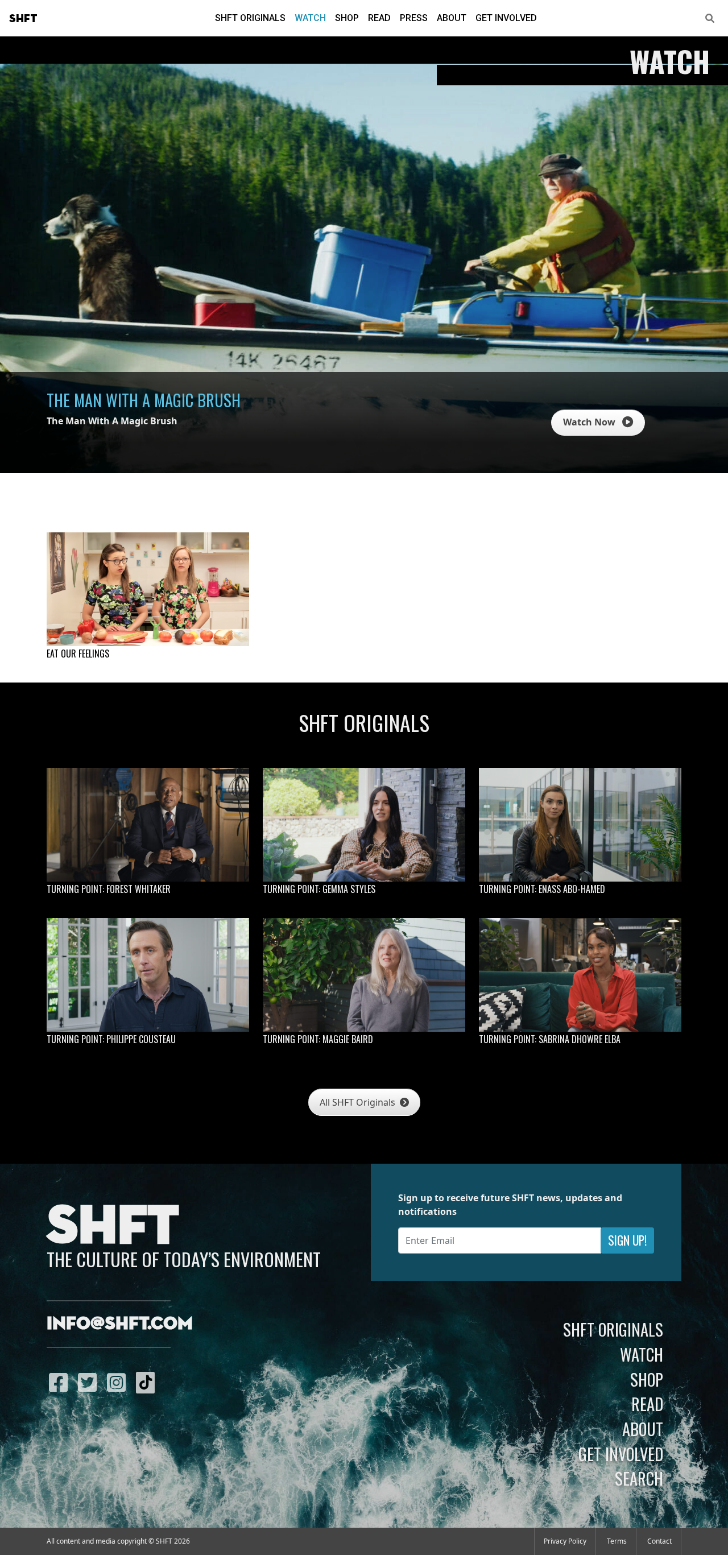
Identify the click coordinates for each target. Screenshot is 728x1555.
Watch (310, 18)
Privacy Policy (565, 1541)
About (451, 18)
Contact (659, 1541)
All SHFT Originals (359, 1102)
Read (379, 18)
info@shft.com (120, 1324)
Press (414, 18)
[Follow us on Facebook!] (61, 1382)
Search (639, 1478)
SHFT (23, 18)
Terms (617, 1541)
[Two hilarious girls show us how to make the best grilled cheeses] (148, 589)
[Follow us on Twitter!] (90, 1382)
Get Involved (506, 18)
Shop (347, 18)
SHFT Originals (250, 18)
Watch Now (590, 422)
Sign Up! (627, 1240)
